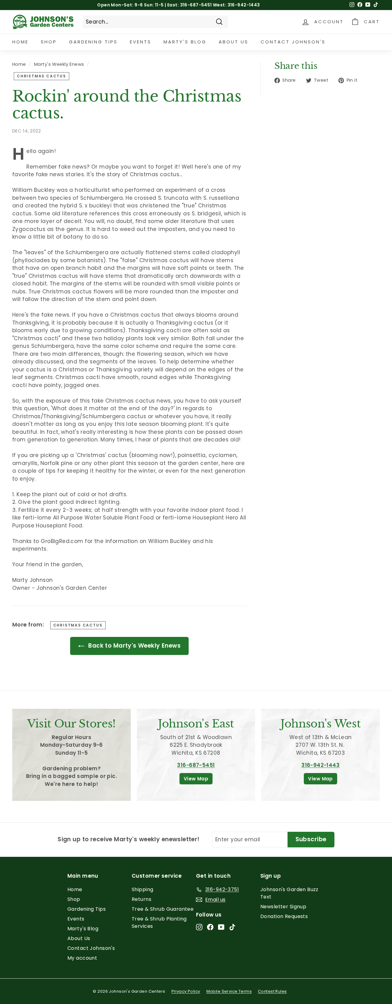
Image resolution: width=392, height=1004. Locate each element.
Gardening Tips (93, 42)
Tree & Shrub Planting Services (159, 922)
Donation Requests (284, 916)
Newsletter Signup (283, 906)
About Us (233, 42)
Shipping (142, 889)
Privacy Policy (186, 991)
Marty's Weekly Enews (59, 64)
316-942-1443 (320, 765)
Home (20, 42)
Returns (141, 899)
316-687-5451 (196, 765)
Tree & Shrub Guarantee (163, 909)
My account (82, 957)
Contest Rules (272, 991)
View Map (196, 778)
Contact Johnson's (293, 42)
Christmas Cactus (41, 76)
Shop (49, 42)
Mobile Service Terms (229, 991)
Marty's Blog (185, 42)
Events (140, 42)
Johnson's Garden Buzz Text (289, 893)
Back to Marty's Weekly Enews (134, 645)
